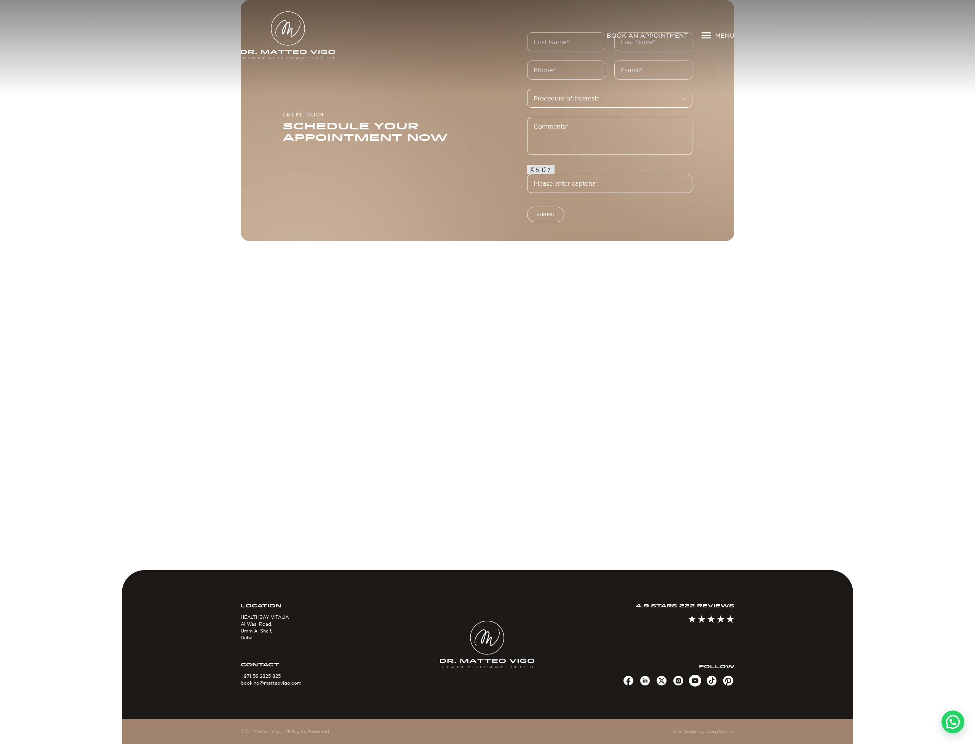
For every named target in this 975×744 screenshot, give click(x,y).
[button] (952, 722)
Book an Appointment (647, 35)
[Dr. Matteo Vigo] (299, 35)
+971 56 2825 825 (261, 676)
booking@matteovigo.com (271, 683)
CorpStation (720, 731)
